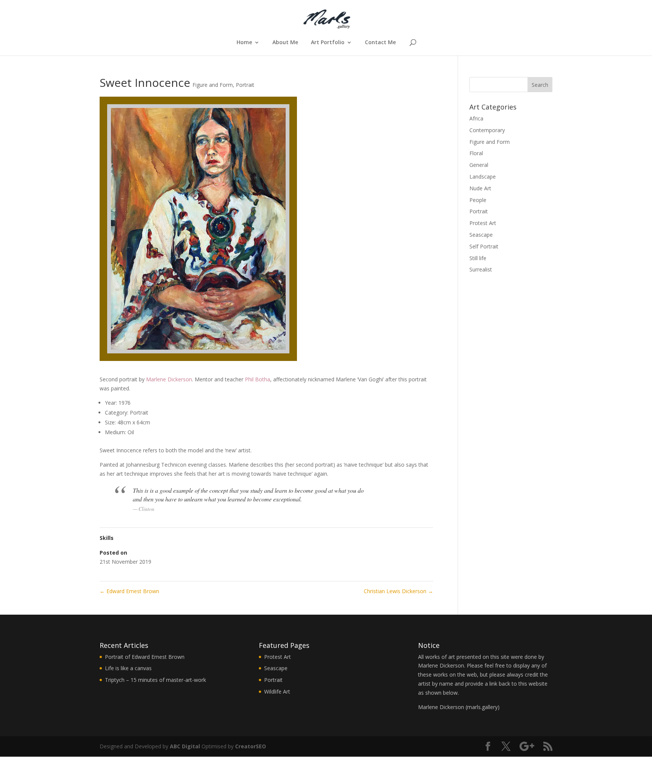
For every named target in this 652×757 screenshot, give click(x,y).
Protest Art (482, 223)
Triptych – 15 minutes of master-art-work (155, 679)
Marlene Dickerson (169, 379)
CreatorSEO (250, 746)
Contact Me (380, 43)
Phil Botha (257, 379)
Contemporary (487, 130)
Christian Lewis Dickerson (398, 591)
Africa (476, 118)
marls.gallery (482, 707)
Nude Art (480, 188)
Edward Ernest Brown (129, 591)
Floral (476, 153)
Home (244, 43)
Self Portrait (483, 246)
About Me (285, 43)
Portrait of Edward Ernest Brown (145, 656)
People (477, 200)
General (478, 164)
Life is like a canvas (128, 668)
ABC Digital (185, 746)
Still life (477, 258)
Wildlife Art (277, 691)
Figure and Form (212, 84)
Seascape (481, 234)
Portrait (245, 84)
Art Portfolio (327, 43)
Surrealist (480, 269)
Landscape (482, 176)
